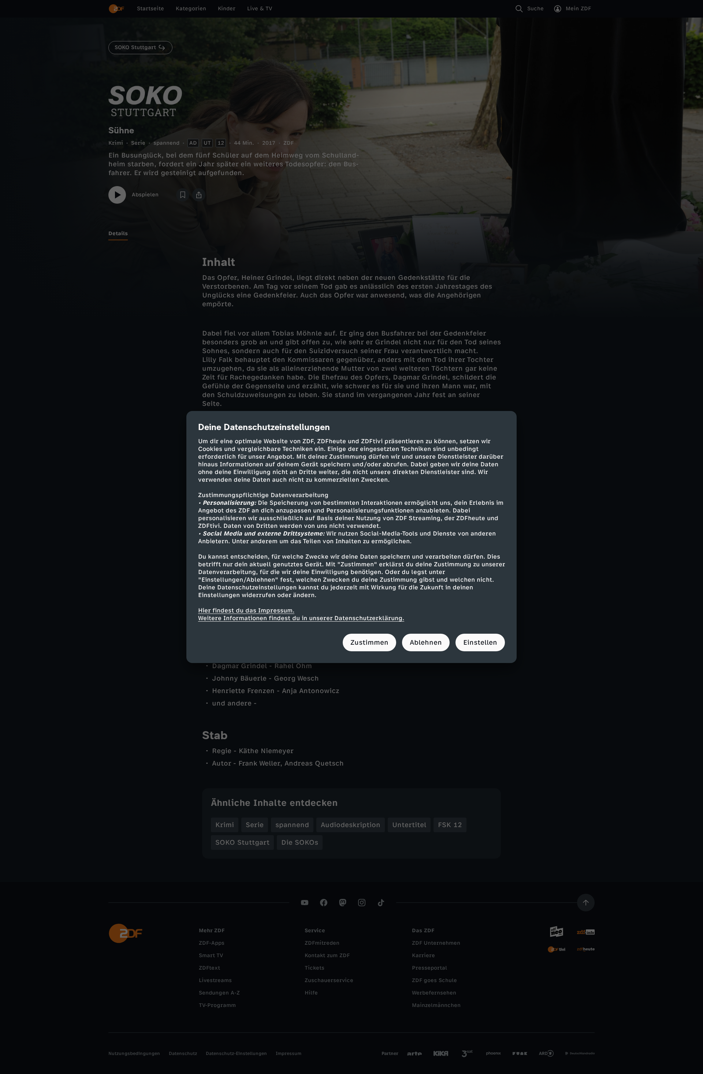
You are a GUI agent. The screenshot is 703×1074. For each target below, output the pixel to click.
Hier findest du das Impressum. (246, 610)
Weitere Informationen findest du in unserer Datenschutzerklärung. (301, 618)
